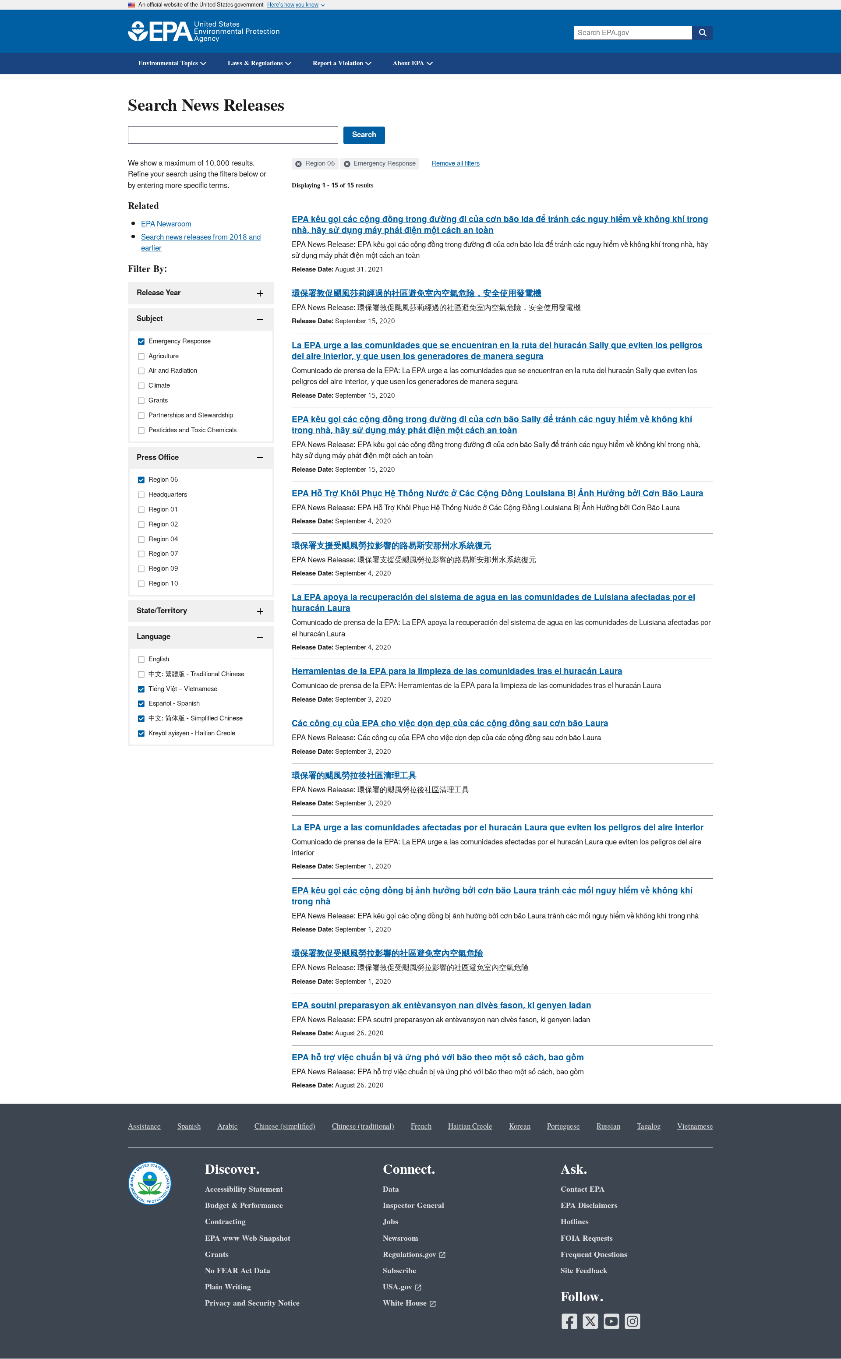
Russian (608, 1126)
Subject (150, 319)
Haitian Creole (470, 1126)
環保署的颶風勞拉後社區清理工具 (354, 775)
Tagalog (649, 1126)
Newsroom (400, 1238)
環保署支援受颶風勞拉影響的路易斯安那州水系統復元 (391, 545)
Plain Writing (228, 1287)
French (421, 1126)
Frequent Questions (594, 1254)
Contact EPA (583, 1189)
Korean (519, 1126)
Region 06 (319, 163)
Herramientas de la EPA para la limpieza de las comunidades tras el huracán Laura (457, 671)
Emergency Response (384, 163)
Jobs (390, 1221)
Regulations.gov (409, 1254)
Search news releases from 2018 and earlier (201, 242)
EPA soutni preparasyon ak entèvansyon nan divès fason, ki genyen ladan (441, 1005)
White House (405, 1303)
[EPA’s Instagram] (632, 1321)
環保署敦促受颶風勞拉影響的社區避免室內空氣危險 (387, 953)
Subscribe (399, 1270)
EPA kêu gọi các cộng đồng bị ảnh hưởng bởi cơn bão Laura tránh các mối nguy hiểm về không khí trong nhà (492, 896)
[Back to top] (817, 1335)
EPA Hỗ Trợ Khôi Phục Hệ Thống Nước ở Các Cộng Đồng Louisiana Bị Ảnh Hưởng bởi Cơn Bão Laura (497, 493)
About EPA (408, 63)
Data (391, 1189)
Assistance (144, 1126)
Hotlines (575, 1221)
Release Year (159, 293)
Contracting (225, 1221)
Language (153, 637)
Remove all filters (455, 163)
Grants (217, 1254)
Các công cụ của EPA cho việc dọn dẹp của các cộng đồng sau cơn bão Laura (450, 723)
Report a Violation (338, 63)
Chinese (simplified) (284, 1126)
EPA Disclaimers (589, 1205)
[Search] (702, 33)
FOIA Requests (587, 1238)
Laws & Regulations (255, 63)
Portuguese (563, 1126)
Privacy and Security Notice (252, 1303)
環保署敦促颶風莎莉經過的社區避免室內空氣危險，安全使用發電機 (416, 293)
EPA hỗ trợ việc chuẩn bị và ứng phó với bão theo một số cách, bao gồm (438, 1057)
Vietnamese (695, 1126)
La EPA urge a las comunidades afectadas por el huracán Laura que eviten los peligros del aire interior (497, 828)
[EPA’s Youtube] (611, 1321)
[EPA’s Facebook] (569, 1321)
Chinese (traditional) (363, 1126)
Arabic (227, 1126)
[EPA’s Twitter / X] (590, 1321)
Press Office (158, 458)
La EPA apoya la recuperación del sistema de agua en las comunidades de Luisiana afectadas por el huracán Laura (493, 603)
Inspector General (413, 1205)
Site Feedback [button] (584, 1270)
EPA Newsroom (166, 224)
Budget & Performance (244, 1205)
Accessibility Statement (244, 1189)
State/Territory (162, 611)
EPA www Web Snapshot (247, 1238)
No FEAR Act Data (237, 1270)
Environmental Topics (168, 63)
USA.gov (397, 1287)
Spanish (189, 1126)
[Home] (203, 31)
